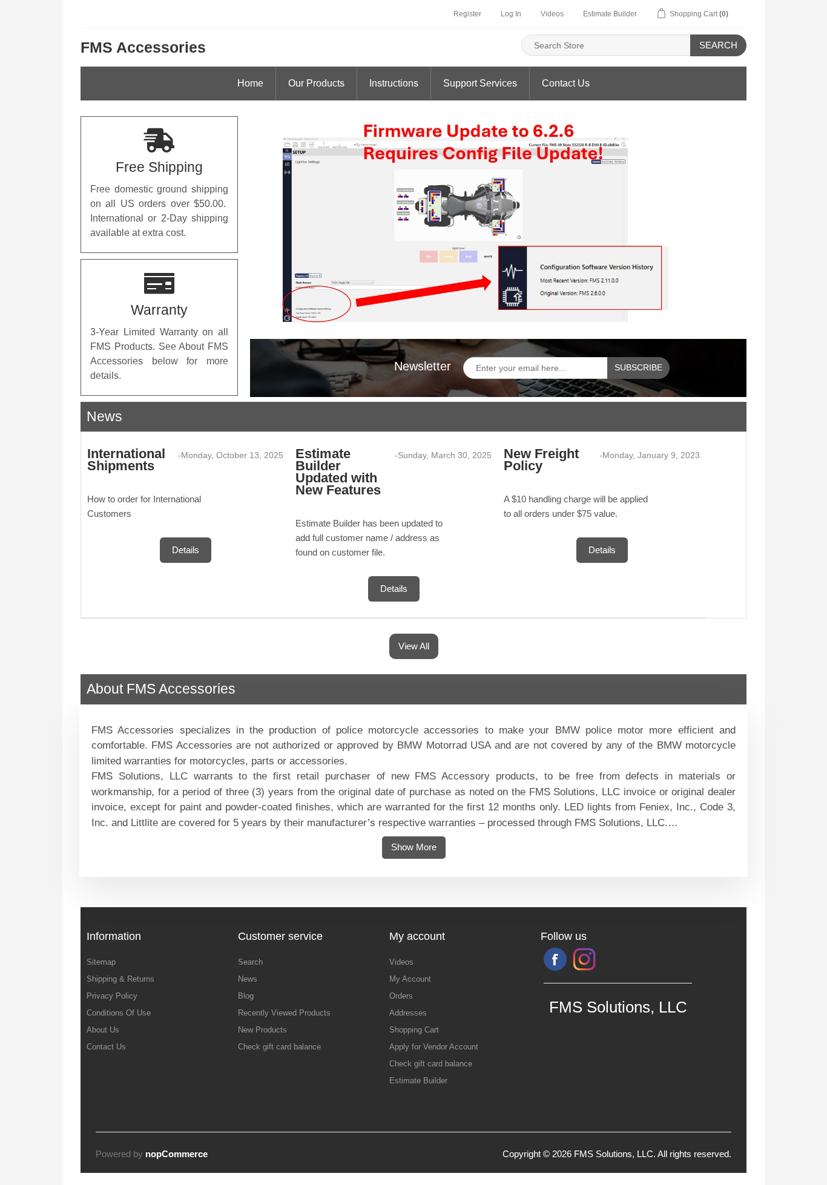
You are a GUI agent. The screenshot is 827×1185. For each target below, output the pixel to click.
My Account (410, 978)
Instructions (393, 83)
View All (413, 646)
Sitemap (101, 962)
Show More (414, 847)
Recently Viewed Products (284, 1012)
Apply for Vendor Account (433, 1046)
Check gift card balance (279, 1046)
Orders (401, 995)
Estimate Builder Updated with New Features (338, 471)
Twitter (584, 959)
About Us (103, 1029)
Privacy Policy (112, 995)
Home (250, 83)
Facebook (555, 959)
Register (467, 14)
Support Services (480, 83)
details (185, 550)
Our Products (316, 83)
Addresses (408, 1012)
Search (718, 45)
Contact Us (566, 83)
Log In (511, 14)
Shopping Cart (414, 1029)
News (247, 978)
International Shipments (126, 459)
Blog (246, 995)
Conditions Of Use (119, 1012)
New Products (262, 1029)
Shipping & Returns (120, 978)
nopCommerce (176, 1154)
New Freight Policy (541, 459)
